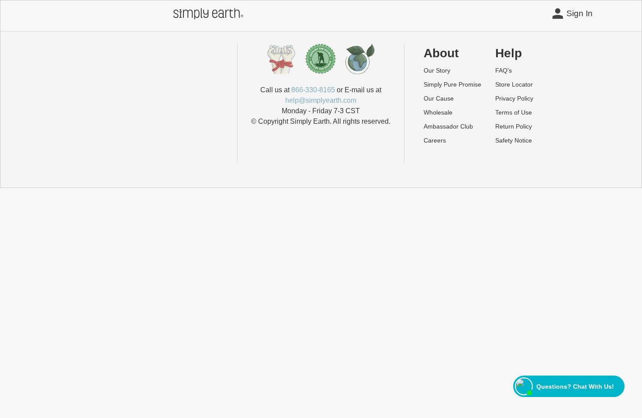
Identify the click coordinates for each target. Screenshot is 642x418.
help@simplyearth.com (320, 100)
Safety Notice (513, 140)
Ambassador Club (448, 126)
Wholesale (438, 112)
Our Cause (439, 98)
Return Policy (513, 126)
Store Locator (514, 84)
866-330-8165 (313, 90)
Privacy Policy (514, 98)
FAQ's (503, 70)
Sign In (579, 13)
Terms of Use (513, 112)
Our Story (437, 70)
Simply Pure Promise (452, 84)
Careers (435, 140)
